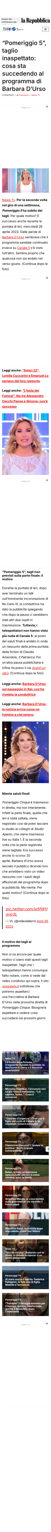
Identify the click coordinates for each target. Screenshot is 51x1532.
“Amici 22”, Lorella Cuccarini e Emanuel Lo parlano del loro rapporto (25, 376)
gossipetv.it (10, 986)
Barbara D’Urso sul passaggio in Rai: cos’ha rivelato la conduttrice (24, 689)
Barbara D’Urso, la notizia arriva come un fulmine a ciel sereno (24, 709)
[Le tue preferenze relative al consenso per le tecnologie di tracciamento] (48, 1149)
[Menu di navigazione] (45, 29)
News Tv (8, 200)
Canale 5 (23, 248)
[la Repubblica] (35, 22)
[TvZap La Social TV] (12, 29)
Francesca (23, 95)
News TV (35, 95)
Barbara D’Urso (13, 237)
